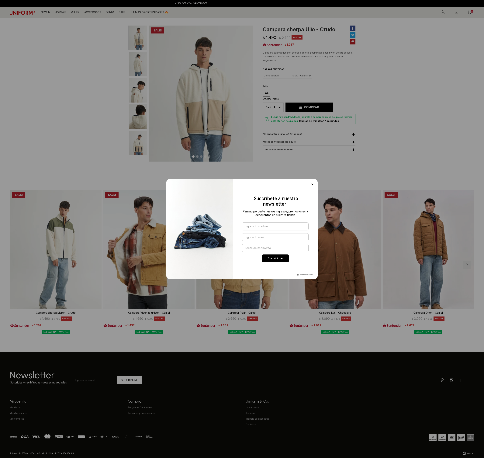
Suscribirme (275, 258)
